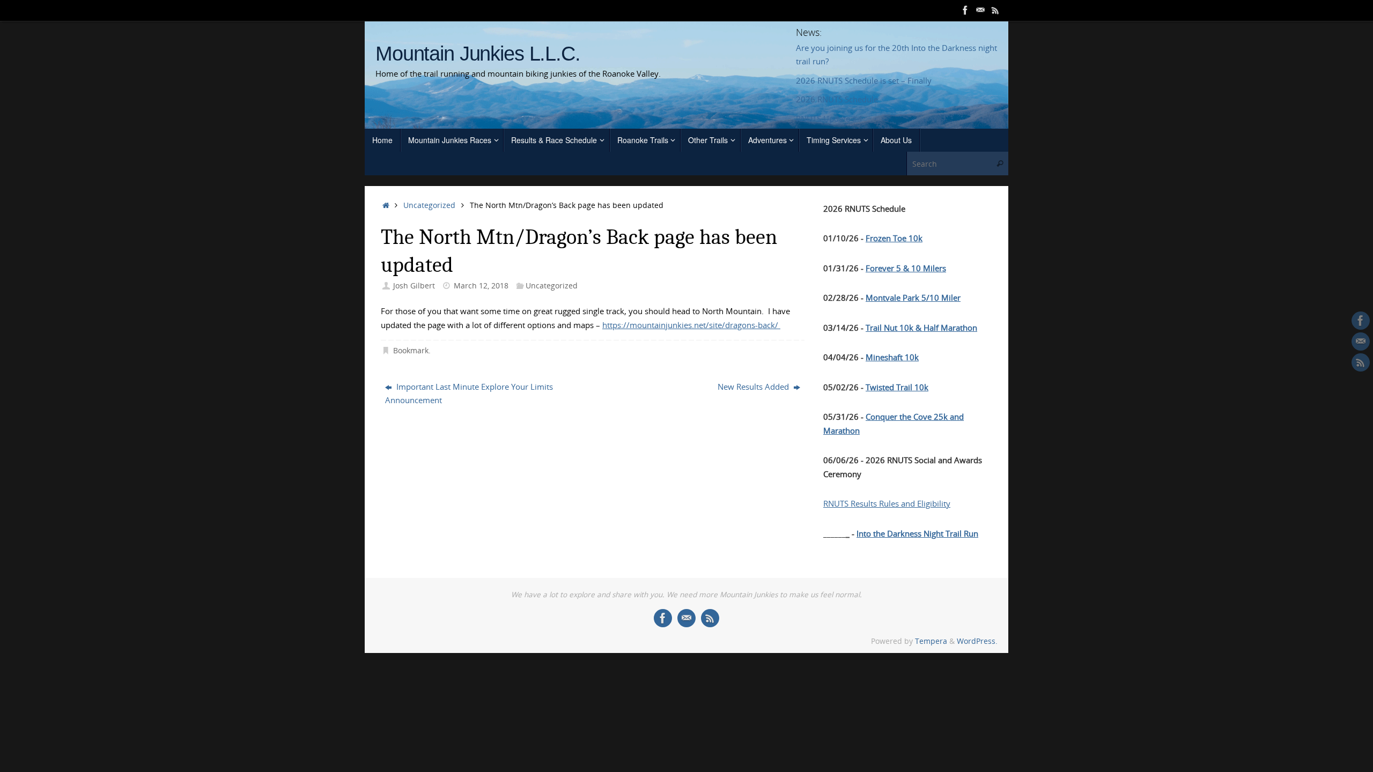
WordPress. (977, 641)
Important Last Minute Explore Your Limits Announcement (469, 393)
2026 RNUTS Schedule (837, 99)
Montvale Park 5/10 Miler (913, 297)
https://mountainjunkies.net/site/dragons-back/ (691, 325)
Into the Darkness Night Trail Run (917, 533)
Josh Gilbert (414, 286)
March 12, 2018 (481, 286)
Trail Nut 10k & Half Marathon (921, 327)
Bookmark (411, 350)
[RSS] (995, 10)
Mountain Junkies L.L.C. (477, 54)
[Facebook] (965, 10)
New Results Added (754, 386)
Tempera (931, 641)
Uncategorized (429, 205)
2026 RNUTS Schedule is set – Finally (864, 80)
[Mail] (980, 10)
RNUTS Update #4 (829, 118)
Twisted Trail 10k (897, 387)
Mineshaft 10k (892, 357)
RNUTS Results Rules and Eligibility (886, 503)
